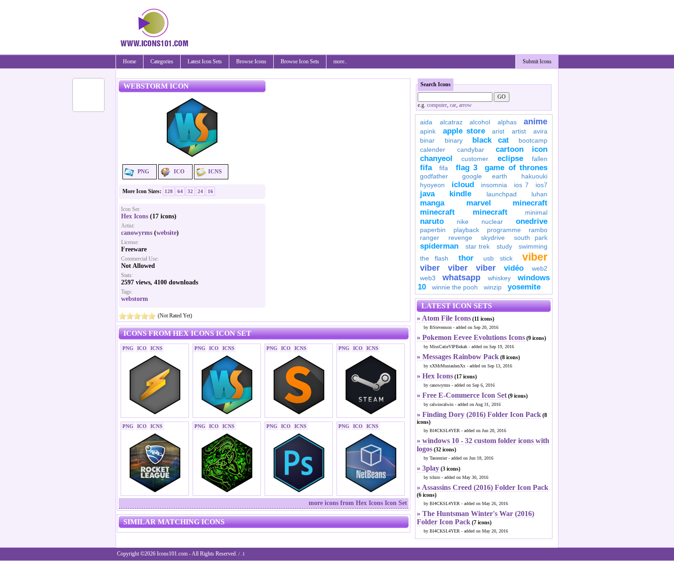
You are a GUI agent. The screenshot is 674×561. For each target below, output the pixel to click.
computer (437, 105)
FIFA (426, 167)
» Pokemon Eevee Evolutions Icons (471, 337)
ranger (429, 237)
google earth (484, 176)
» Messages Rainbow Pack (458, 357)
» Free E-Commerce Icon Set (462, 395)
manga (432, 203)
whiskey (499, 278)
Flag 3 (466, 167)
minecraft (530, 203)
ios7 (541, 185)
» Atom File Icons (444, 318)
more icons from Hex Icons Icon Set (358, 503)
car (453, 105)
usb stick (497, 258)
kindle (460, 193)
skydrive (493, 237)
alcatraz (451, 122)
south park (531, 237)
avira (540, 131)
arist (498, 131)
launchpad (501, 194)
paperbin (433, 229)
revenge (460, 237)
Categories (161, 61)
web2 (539, 268)
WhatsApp (461, 277)
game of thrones (516, 167)
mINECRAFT (437, 212)
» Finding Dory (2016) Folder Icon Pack (479, 414)
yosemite (524, 287)
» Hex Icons (435, 376)
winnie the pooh (455, 287)
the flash (434, 258)
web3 (428, 278)
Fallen (539, 158)
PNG (143, 171)
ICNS (215, 171)
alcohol (480, 122)
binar (427, 140)
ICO (179, 171)
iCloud (463, 184)
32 (190, 191)
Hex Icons (134, 216)
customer (474, 158)
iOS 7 (521, 185)
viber (534, 257)
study (504, 246)
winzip (493, 287)
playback (466, 229)
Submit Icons (537, 61)
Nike (463, 221)
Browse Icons (251, 61)
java (427, 193)
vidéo (514, 268)
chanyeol (436, 158)
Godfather (434, 176)
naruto (432, 221)
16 (210, 191)
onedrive (531, 221)
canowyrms (136, 232)
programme (504, 229)
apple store (464, 131)
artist (519, 131)
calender (432, 149)
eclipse (510, 158)
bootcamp (533, 140)
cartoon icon (521, 149)
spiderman (439, 246)
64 (180, 191)
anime (535, 121)
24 (200, 191)
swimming (533, 246)
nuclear (492, 221)
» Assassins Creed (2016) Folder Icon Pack (482, 487)
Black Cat (490, 140)
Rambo (538, 229)
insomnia (494, 185)
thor (466, 258)
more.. (340, 61)
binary (454, 140)
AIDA (426, 122)
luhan (539, 194)
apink (428, 131)
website (166, 232)
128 (169, 191)
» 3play (428, 468)
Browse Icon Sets (300, 61)
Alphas (507, 122)
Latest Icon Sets (205, 61)
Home (129, 61)
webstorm (134, 298)
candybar (470, 149)
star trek (477, 246)
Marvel (478, 203)
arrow (465, 105)
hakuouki (534, 176)
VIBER (430, 267)
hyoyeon (432, 185)
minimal (536, 212)
